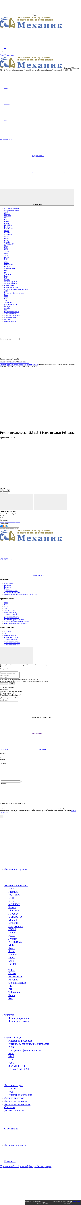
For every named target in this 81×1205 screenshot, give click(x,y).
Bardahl (6, 257)
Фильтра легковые (10, 283)
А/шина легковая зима (12, 317)
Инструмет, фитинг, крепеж (14, 293)
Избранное (21, 1166)
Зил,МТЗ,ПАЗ (9, 302)
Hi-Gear (7, 227)
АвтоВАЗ (7, 631)
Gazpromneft (8, 234)
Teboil (6, 261)
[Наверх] (16, 655)
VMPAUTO (8, 229)
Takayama (7, 274)
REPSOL (7, 233)
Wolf (5, 217)
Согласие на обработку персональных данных (20, 594)
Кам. (6, 295)
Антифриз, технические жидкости (16, 289)
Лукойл (7, 242)
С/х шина (7, 319)
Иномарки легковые (11, 312)
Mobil (6, 246)
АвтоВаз (7, 308)
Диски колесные (10, 321)
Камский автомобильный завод (15, 623)
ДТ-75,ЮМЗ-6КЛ (10, 304)
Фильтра (7, 280)
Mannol (6, 231)
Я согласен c (20, 680)
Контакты (5, 120)
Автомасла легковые (11, 210)
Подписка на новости (12, 593)
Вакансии (7, 585)
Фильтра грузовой (10, 281)
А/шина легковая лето (12, 315)
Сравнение (7, 1166)
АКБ (6, 291)
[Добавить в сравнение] (50, 502)
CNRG (6, 236)
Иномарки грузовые (11, 287)
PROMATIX (8, 265)
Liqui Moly (8, 225)
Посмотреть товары (7, 805)
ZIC (5, 272)
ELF (5, 270)
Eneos (6, 276)
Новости (7, 589)
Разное (6, 223)
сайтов (39, 1203)
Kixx (6, 219)
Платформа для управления (61, 1201)
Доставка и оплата (6, 104)
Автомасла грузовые (11, 208)
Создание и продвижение (33, 1201)
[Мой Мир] (7, 526)
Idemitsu (7, 214)
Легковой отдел (10, 306)
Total (6, 212)
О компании (8, 583)
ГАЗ (5, 604)
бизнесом (67, 1203)
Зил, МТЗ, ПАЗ (9, 610)
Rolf (5, 278)
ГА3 (5, 298)
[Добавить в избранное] (16, 502)
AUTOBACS (9, 244)
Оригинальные (9, 268)
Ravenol (7, 266)
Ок (2, 816)
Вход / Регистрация (7, 55)
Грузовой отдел (9, 285)
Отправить (4, 683)
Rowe (6, 248)
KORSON (7, 221)
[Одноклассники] (4, 526)
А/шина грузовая (10, 314)
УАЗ (5, 310)
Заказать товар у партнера (9, 528)
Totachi (6, 251)
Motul (6, 253)
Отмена (12, 683)
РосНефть (7, 216)
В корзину (4, 492)
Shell (6, 255)
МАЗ (6, 297)
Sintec (6, 249)
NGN (6, 259)
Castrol (6, 263)
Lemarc (6, 238)
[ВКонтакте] (1, 526)
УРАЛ (6, 300)
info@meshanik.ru (38, 156)
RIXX (6, 240)
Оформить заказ (5, 785)
